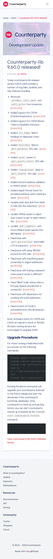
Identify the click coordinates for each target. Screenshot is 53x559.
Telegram (7, 525)
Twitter (6, 521)
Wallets (6, 477)
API (5, 503)
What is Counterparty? (14, 473)
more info (16, 108)
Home (5, 18)
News (13, 18)
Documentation (10, 499)
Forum (6, 529)
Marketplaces (9, 485)
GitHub (6, 507)
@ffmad (34, 551)
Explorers (7, 481)
